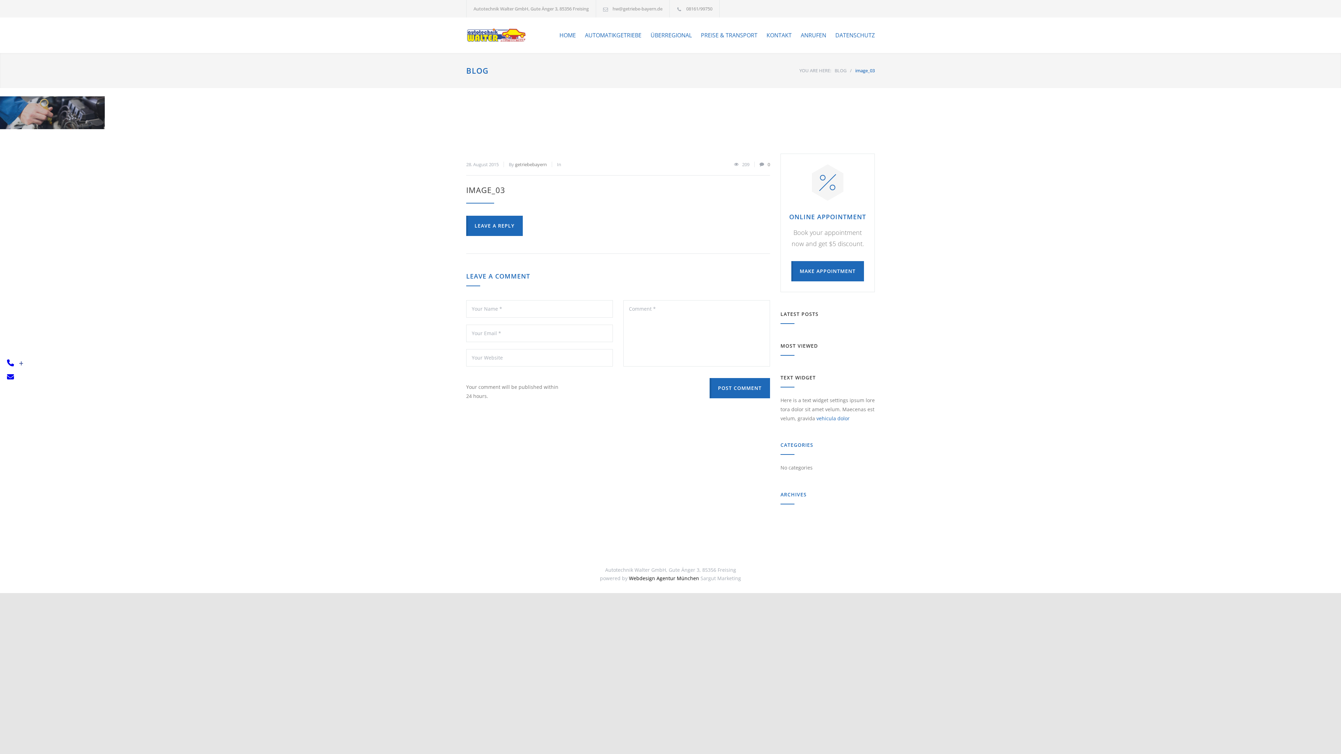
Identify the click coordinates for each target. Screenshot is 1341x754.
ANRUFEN (813, 35)
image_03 (485, 190)
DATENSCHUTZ (855, 35)
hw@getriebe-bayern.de (637, 9)
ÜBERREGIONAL (671, 35)
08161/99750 (699, 9)
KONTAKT (779, 35)
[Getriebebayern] (497, 35)
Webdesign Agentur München (664, 578)
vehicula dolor (833, 418)
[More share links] (21, 363)
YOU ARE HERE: (815, 70)
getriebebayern (531, 164)
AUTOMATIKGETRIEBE (613, 35)
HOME (567, 35)
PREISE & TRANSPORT (729, 35)
